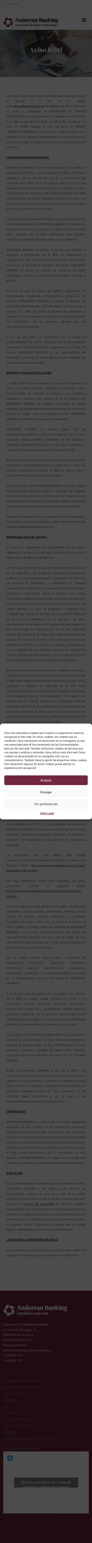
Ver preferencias (46, 804)
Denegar (46, 792)
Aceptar (46, 780)
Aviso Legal (47, 813)
